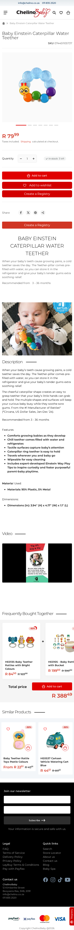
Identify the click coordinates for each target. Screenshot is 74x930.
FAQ (6, 849)
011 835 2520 (49, 3)
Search (47, 849)
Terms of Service (14, 853)
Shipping (26, 141)
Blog (46, 864)
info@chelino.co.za (28, 3)
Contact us (50, 861)
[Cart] (68, 13)
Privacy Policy (12, 861)
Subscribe (34, 820)
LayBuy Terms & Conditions (21, 864)
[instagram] (53, 880)
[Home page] (3, 23)
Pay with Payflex (13, 868)
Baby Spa (49, 868)
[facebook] (45, 880)
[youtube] (67, 880)
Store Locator (52, 853)
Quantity (8, 158)
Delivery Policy (13, 857)
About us (49, 857)
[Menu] (5, 12)
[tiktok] (60, 880)
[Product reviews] (17, 43)
